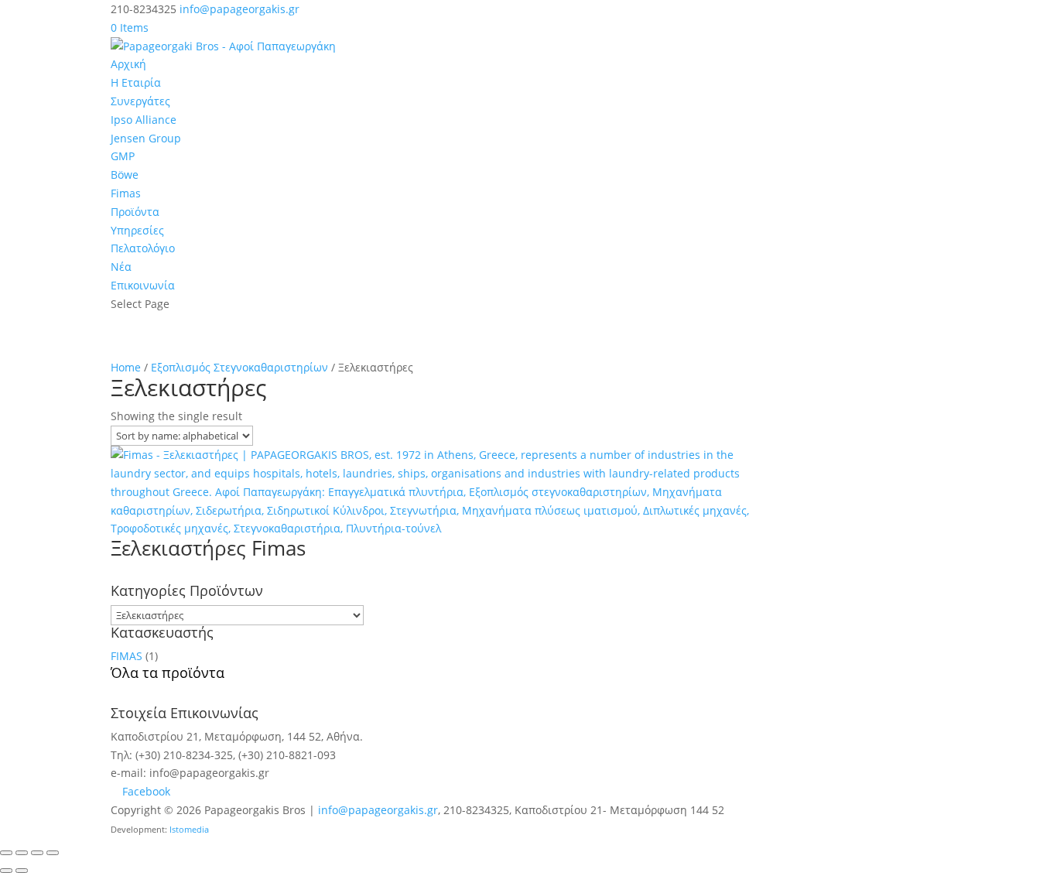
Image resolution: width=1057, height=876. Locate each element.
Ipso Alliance (143, 119)
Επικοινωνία (143, 285)
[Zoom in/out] (6, 852)
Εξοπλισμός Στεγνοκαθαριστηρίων (239, 367)
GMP (123, 156)
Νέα (121, 266)
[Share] (37, 852)
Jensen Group (146, 138)
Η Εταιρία (136, 82)
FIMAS (126, 655)
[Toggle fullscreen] (21, 852)
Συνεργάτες (140, 101)
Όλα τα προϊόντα (167, 672)
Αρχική (128, 63)
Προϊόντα (135, 211)
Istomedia (189, 829)
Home (126, 367)
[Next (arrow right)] (21, 870)
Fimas (126, 193)
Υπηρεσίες (137, 230)
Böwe (125, 174)
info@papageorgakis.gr (378, 809)
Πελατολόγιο (143, 248)
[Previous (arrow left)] (6, 870)
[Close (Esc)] (52, 852)
